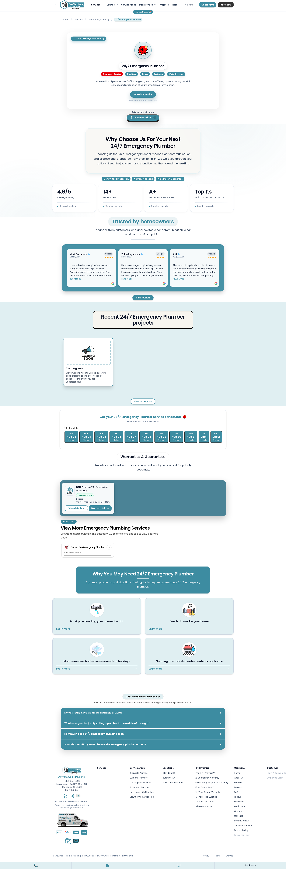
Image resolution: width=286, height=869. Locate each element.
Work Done (239, 806)
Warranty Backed (81, 801)
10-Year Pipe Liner (204, 801)
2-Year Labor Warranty (207, 777)
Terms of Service (243, 825)
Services (79, 19)
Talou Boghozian (130, 254)
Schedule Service (143, 94)
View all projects (143, 401)
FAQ (236, 792)
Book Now (225, 4)
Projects (164, 4)
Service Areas (128, 4)
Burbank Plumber (138, 777)
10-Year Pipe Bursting (206, 796)
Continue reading (177, 163)
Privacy (206, 856)
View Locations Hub (173, 782)
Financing (239, 801)
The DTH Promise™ (205, 773)
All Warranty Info (204, 806)
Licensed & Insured (63, 801)
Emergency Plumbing (99, 19)
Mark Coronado (78, 254)
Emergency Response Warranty (211, 782)
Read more (75, 279)
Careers (238, 811)
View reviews (143, 297)
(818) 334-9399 (72, 781)
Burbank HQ (169, 777)
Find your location (141, 12)
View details (76, 508)
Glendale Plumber (139, 773)
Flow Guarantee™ (204, 787)
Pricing (237, 796)
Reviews (188, 4)
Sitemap (230, 856)
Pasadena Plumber (139, 787)
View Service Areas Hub (142, 796)
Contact (238, 815)
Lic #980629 (71, 789)
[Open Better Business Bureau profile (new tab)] (78, 796)
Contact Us (207, 4)
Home (66, 19)
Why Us (238, 782)
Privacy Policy (241, 830)
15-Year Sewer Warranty (207, 792)
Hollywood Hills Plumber (142, 792)
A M (175, 254)
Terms (217, 856)
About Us (238, 777)
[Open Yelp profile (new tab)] (65, 796)
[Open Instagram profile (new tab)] (72, 796)
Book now (250, 865)
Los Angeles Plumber (140, 782)
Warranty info (100, 508)
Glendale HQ (169, 773)
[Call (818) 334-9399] (36, 865)
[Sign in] (55, 4)
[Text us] (178, 865)
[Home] (107, 865)
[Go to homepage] (72, 5)
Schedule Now (241, 820)
